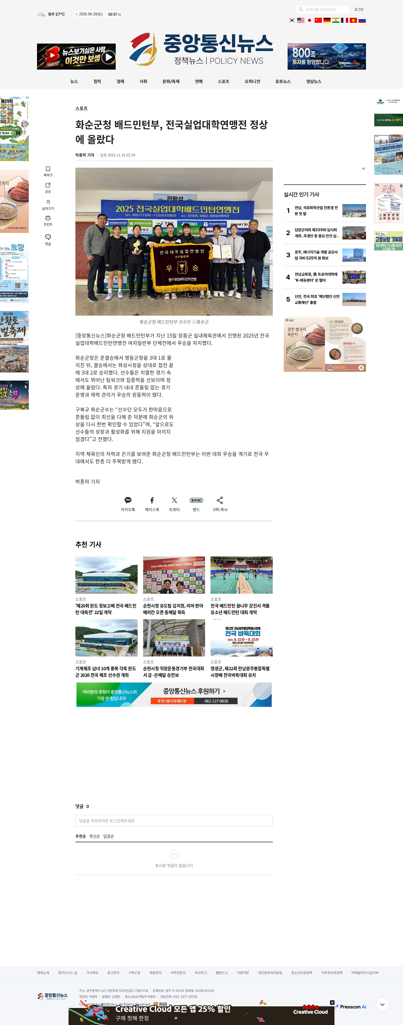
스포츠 (223, 81)
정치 (97, 81)
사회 (143, 81)
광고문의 (113, 973)
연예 (199, 81)
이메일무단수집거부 (365, 973)
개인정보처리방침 (270, 973)
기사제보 (92, 973)
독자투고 (201, 973)
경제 (120, 81)
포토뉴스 (283, 81)
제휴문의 (155, 973)
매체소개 (43, 973)
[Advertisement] (227, 392)
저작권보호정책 (331, 973)
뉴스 (74, 81)
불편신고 (222, 973)
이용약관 (243, 973)
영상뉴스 (314, 81)
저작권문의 (178, 973)
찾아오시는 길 (67, 973)
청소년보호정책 (301, 973)
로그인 (359, 9)
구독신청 (134, 973)
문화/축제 (171, 81)
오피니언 (252, 81)
